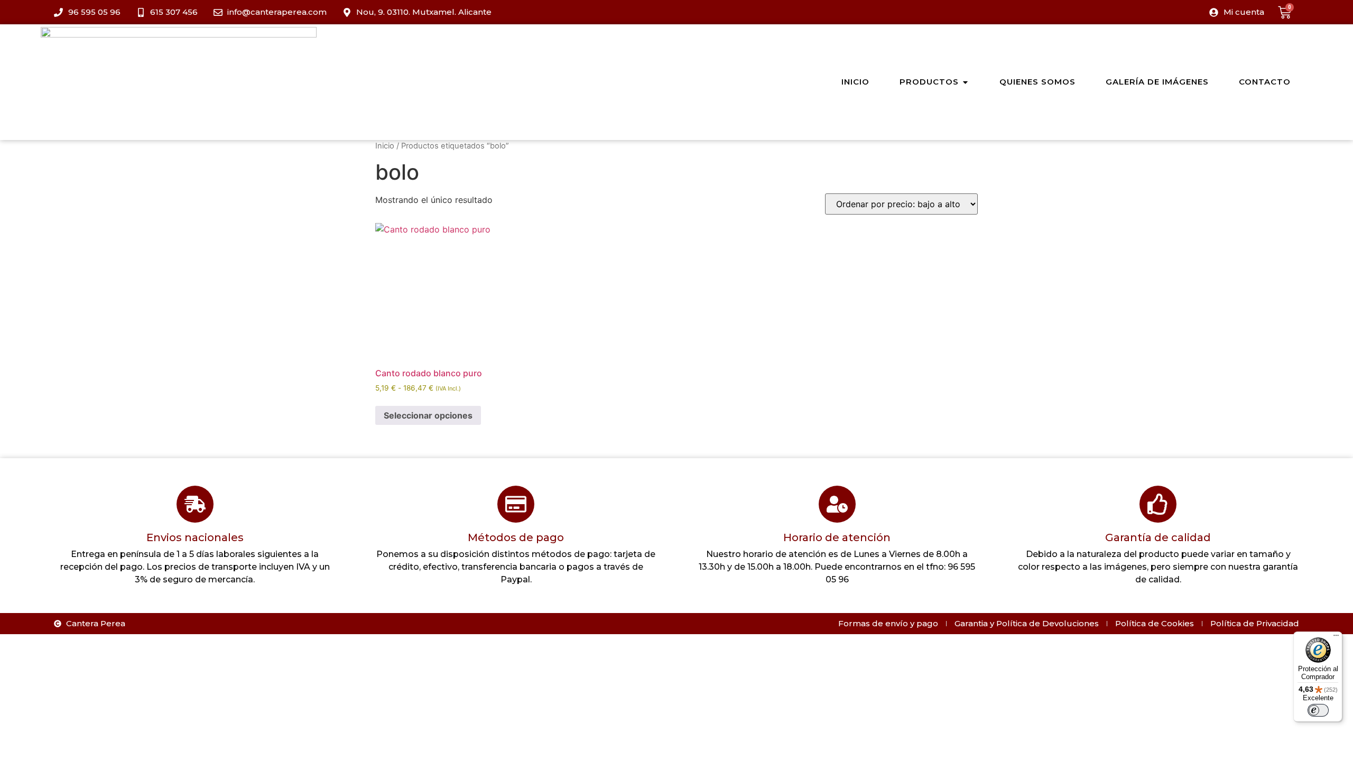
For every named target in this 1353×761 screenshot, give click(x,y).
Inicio (384, 146)
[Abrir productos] (965, 82)
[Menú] (1336, 638)
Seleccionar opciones (428, 415)
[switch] (1318, 710)
